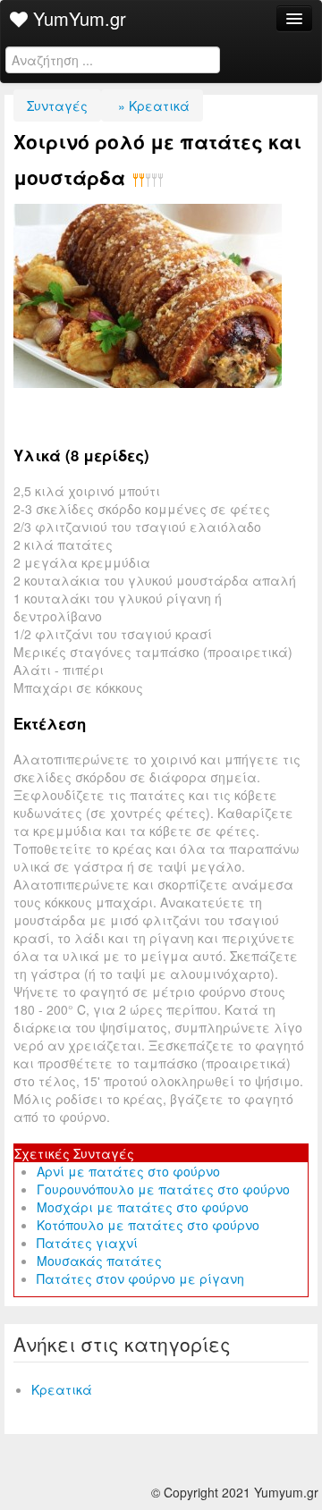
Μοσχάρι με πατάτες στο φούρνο (143, 1207)
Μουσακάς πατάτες (99, 1261)
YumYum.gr (77, 18)
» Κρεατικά (152, 105)
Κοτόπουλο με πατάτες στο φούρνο (148, 1225)
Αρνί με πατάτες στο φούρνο (128, 1171)
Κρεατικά (61, 1389)
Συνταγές (57, 105)
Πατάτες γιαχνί (87, 1243)
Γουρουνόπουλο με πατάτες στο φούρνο (163, 1189)
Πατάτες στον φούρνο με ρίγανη (140, 1278)
